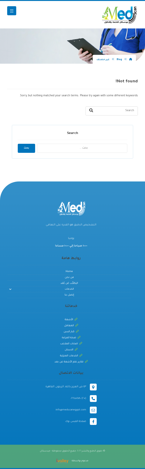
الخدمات (69, 289)
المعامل (69, 325)
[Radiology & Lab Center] (119, 15)
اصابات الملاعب (69, 343)
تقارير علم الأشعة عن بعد (68, 361)
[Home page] (130, 59)
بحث (26, 148)
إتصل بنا (69, 295)
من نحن (69, 277)
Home (69, 271)
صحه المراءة (69, 337)
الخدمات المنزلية (69, 355)
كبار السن (69, 331)
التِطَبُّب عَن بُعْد (69, 283)
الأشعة (69, 319)
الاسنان (69, 349)
